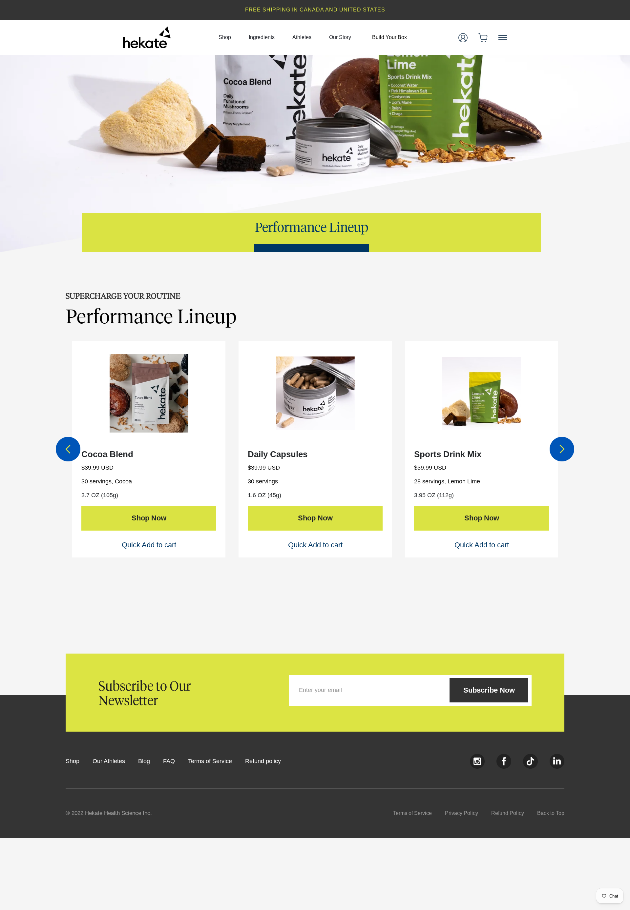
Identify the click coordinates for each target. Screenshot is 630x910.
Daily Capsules (277, 454)
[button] (483, 37)
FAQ (169, 761)
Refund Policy (507, 813)
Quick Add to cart (149, 545)
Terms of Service (210, 761)
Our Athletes (109, 761)
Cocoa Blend (107, 454)
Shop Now (149, 518)
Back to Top (550, 813)
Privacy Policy (461, 813)
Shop (225, 37)
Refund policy (263, 761)
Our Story (340, 37)
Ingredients (262, 37)
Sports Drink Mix (447, 454)
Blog (144, 761)
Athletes (301, 37)
